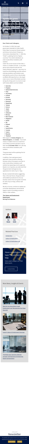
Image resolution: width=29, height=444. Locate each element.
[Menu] (27, 3)
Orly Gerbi (11, 34)
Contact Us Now (11, 269)
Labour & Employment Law (13, 241)
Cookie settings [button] (12, 441)
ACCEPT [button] (19, 441)
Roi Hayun (5, 34)
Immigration (9, 236)
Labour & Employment (12, 238)
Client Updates (7, 15)
